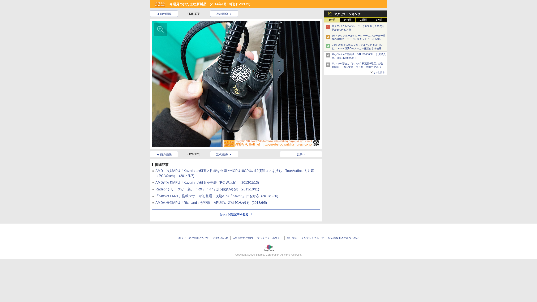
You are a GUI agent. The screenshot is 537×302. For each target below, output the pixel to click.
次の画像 (222, 14)
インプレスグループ (312, 238)
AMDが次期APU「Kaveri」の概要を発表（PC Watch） (207, 182)
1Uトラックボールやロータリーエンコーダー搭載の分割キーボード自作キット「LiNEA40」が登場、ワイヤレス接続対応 (358, 39)
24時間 (348, 19)
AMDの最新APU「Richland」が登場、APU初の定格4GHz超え (211, 202)
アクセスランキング (347, 14)
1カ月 (379, 19)
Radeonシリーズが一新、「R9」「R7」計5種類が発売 (207, 189)
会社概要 (292, 238)
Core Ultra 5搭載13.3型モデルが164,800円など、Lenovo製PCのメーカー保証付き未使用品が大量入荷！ (358, 48)
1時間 (332, 19)
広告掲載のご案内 (243, 238)
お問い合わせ (220, 238)
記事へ (301, 154)
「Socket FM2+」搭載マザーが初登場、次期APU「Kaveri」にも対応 (216, 196)
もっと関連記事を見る (234, 214)
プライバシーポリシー (269, 238)
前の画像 (166, 14)
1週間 (363, 19)
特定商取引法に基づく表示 (343, 238)
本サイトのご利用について (194, 238)
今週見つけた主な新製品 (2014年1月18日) (202, 4)
